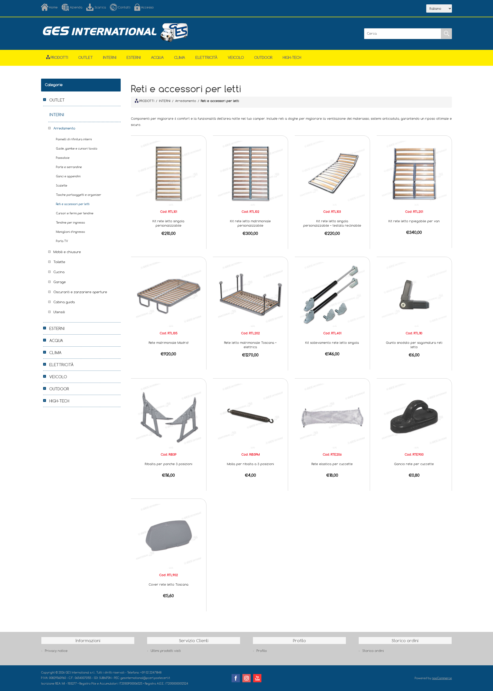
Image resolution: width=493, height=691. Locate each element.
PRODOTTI (146, 101)
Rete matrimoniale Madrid (168, 342)
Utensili (59, 312)
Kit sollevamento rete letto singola (332, 342)
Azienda (76, 7)
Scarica (100, 7)
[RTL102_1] (250, 173)
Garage (59, 282)
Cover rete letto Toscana (168, 584)
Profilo (262, 650)
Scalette (61, 185)
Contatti (124, 7)
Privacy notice (56, 650)
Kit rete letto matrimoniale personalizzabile (250, 223)
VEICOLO (236, 57)
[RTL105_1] (168, 294)
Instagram (246, 678)
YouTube (257, 678)
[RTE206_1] (332, 415)
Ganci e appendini (68, 176)
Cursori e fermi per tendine (74, 213)
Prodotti (59, 57)
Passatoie (63, 158)
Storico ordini (373, 650)
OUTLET (85, 57)
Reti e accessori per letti (73, 204)
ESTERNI (134, 57)
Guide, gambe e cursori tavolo (76, 148)
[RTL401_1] (332, 294)
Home (53, 7)
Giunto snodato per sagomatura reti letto (414, 344)
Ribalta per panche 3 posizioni (168, 464)
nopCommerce (442, 678)
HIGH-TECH (292, 57)
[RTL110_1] (414, 294)
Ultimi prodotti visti (166, 650)
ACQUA (157, 57)
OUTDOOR (263, 57)
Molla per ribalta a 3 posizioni (250, 464)
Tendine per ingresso (70, 222)
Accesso (147, 7)
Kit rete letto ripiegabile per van (414, 221)
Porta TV (62, 241)
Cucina (58, 272)
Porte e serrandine (69, 167)
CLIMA (179, 57)
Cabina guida (64, 302)
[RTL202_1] (250, 294)
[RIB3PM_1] (250, 415)
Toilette (59, 262)
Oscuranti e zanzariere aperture (80, 292)
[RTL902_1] (168, 536)
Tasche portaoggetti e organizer (78, 195)
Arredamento (64, 128)
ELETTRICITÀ (206, 57)
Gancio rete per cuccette (414, 464)
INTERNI (109, 57)
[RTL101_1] (168, 173)
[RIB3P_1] (168, 415)
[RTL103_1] (332, 173)
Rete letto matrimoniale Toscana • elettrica (250, 344)
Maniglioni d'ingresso (70, 232)
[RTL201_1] (414, 173)
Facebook (236, 678)
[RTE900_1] (414, 415)
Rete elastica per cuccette (332, 464)
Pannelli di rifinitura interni (74, 139)
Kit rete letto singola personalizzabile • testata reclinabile (332, 223)
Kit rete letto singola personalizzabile (168, 223)
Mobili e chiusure (67, 252)
